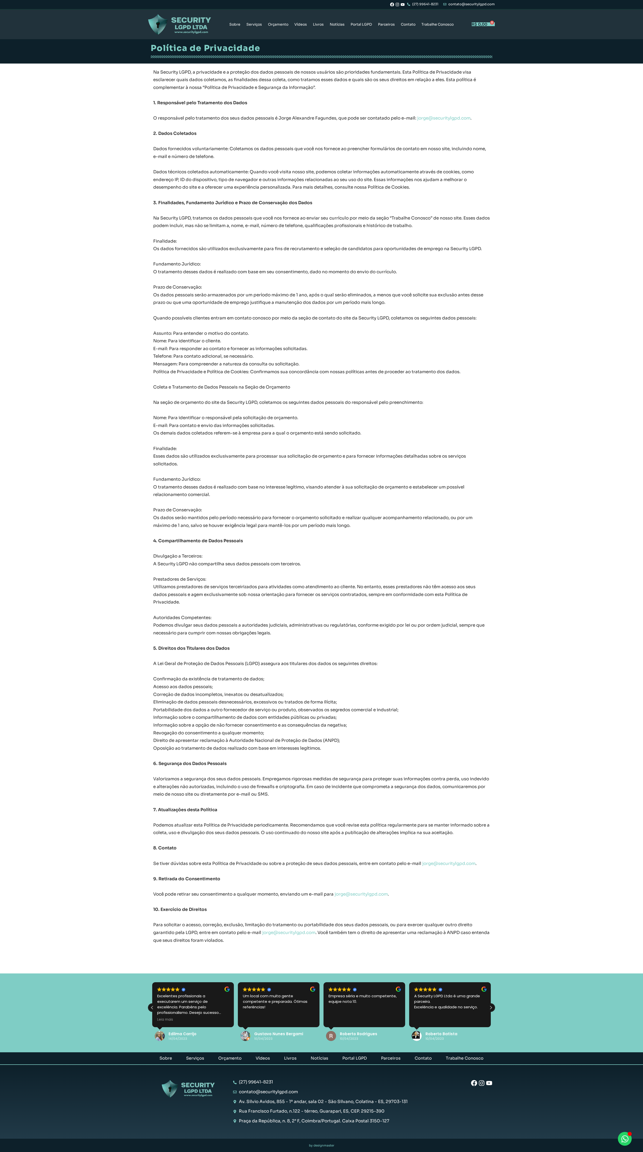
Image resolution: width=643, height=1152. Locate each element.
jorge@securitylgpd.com (443, 118)
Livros (318, 24)
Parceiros (386, 24)
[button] (491, 1007)
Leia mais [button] (165, 1019)
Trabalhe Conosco (437, 24)
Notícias (337, 24)
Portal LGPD (361, 24)
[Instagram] (397, 5)
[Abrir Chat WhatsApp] (625, 1139)
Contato (408, 24)
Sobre (234, 24)
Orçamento (278, 24)
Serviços (254, 24)
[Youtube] (403, 5)
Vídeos (300, 24)
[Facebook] (392, 5)
